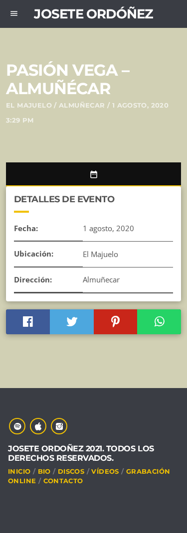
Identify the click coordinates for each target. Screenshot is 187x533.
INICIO (19, 471)
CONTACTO (63, 481)
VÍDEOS (105, 471)
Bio (44, 471)
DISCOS (71, 471)
